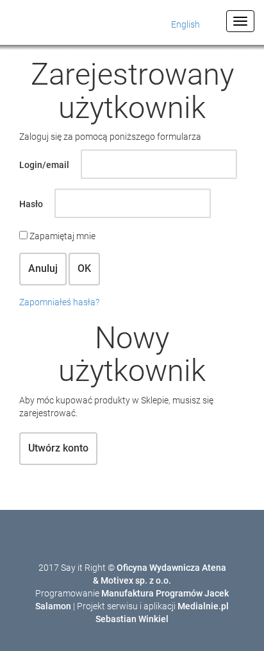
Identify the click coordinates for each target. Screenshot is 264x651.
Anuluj (43, 268)
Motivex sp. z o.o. (136, 580)
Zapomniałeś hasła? (59, 302)
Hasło (31, 204)
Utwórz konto (58, 448)
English (185, 24)
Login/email (44, 165)
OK (84, 268)
